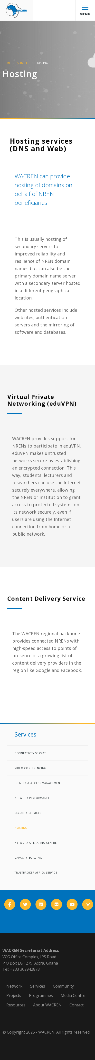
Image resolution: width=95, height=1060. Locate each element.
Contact (76, 1005)
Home (6, 63)
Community (63, 986)
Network (14, 986)
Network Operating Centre (36, 842)
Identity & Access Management (38, 783)
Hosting (21, 828)
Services (23, 63)
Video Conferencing (30, 768)
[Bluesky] (87, 904)
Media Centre (73, 995)
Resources (15, 1005)
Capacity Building (28, 857)
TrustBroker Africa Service (36, 872)
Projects (13, 995)
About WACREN (47, 1005)
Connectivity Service (31, 753)
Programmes (41, 995)
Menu (85, 14)
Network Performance (32, 798)
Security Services (28, 813)
